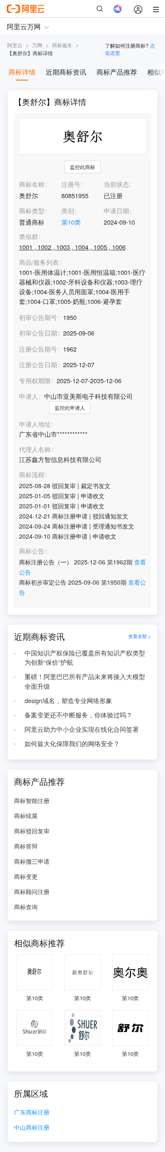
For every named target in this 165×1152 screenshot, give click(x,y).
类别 (67, 210)
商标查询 (26, 906)
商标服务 (62, 44)
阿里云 (14, 44)
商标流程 (31, 475)
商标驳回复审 (32, 831)
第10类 (71, 222)
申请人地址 (35, 424)
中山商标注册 (32, 1128)
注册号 (70, 184)
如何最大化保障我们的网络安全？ (72, 743)
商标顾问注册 (32, 891)
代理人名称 (35, 450)
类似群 (28, 237)
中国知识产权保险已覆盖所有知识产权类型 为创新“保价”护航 (85, 657)
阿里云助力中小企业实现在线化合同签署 (82, 729)
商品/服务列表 (39, 262)
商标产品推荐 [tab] (116, 72)
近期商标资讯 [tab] (66, 72)
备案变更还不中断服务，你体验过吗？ (78, 714)
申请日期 (116, 210)
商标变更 (26, 876)
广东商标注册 (32, 1112)
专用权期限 (35, 380)
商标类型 (31, 210)
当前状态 (116, 184)
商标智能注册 (32, 800)
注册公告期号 (38, 348)
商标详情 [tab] (22, 72)
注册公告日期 (38, 364)
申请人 (28, 396)
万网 (37, 44)
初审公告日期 (38, 332)
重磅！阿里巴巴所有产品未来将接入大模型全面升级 (85, 681)
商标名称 (31, 184)
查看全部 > (139, 636)
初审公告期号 (38, 317)
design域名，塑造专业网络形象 (68, 700)
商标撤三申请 (32, 861)
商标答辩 (26, 846)
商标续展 (26, 815)
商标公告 (31, 551)
